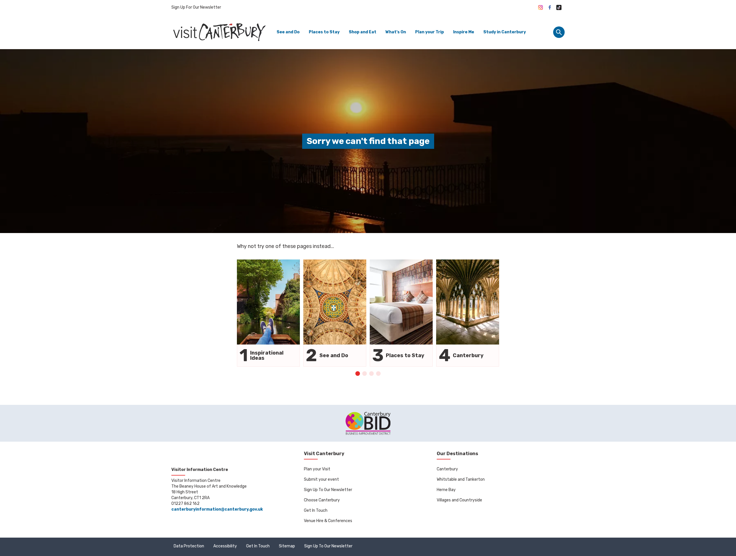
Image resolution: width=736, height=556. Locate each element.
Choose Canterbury (322, 500)
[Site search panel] (558, 32)
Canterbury (447, 469)
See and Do (288, 32)
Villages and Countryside (459, 500)
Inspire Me (463, 32)
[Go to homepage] (218, 32)
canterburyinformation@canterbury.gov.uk (217, 509)
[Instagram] (540, 7)
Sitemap (287, 546)
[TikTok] (559, 7)
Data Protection (189, 546)
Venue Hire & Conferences (328, 520)
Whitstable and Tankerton (461, 479)
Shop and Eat (362, 32)
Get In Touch (315, 510)
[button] (357, 373)
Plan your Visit (317, 469)
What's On (396, 32)
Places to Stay (324, 32)
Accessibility (225, 546)
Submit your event (321, 479)
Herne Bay (446, 489)
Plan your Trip (429, 32)
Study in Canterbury (504, 32)
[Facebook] (549, 7)
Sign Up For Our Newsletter (196, 7)
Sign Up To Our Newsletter (328, 489)
